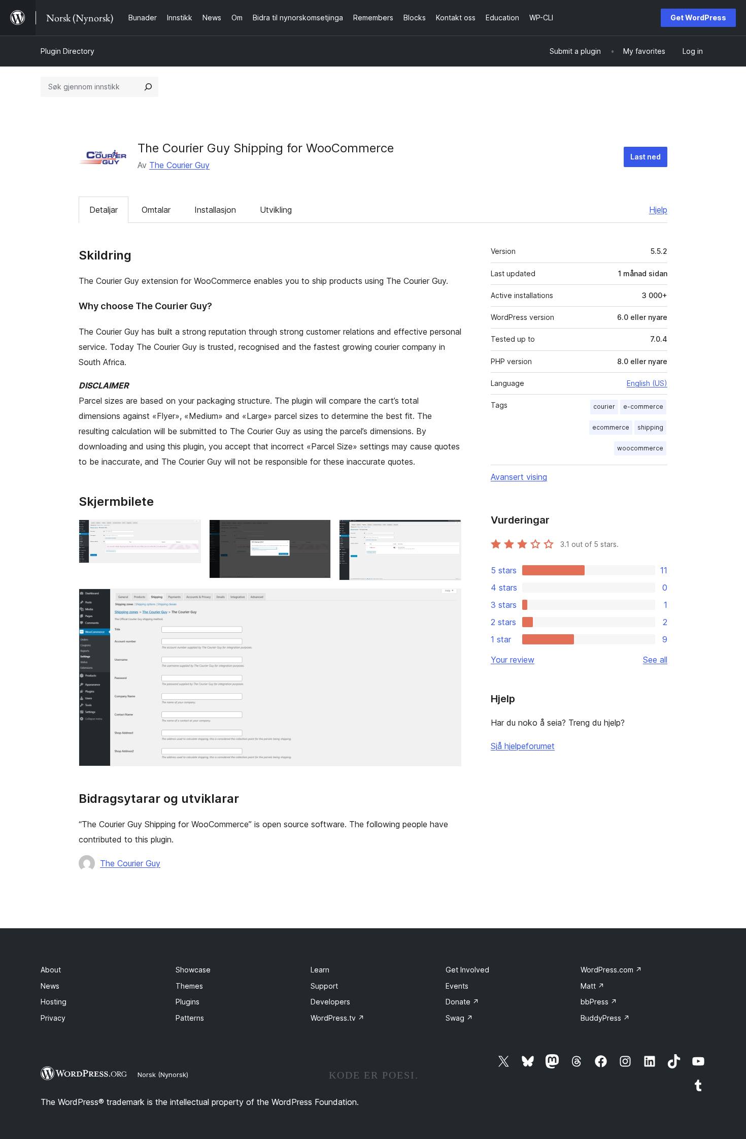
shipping (650, 427)
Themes (189, 986)
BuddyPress (605, 1018)
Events (457, 986)
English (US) (647, 383)
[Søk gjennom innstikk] (148, 87)
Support (324, 986)
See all (655, 660)
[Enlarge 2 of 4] (317, 533)
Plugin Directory (67, 51)
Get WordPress (698, 17)
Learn (320, 969)
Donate (462, 1001)
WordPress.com (611, 969)
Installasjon (215, 210)
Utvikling (276, 210)
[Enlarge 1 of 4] (187, 533)
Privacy (53, 1018)
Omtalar (156, 210)
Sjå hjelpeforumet (523, 746)
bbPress (599, 1001)
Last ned (645, 156)
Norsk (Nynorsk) (163, 1074)
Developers (330, 1001)
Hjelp (658, 210)
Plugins (187, 1001)
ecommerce (610, 427)
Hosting (53, 1001)
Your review (512, 660)
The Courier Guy (179, 165)
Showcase (193, 969)
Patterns (190, 1018)
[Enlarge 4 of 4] (448, 602)
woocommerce (640, 448)
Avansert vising (519, 477)
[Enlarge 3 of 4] (448, 533)
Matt (592, 986)
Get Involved (467, 969)
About (51, 969)
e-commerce (643, 406)
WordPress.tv (337, 1018)
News (50, 986)
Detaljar (103, 210)
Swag (459, 1018)
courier (604, 406)
